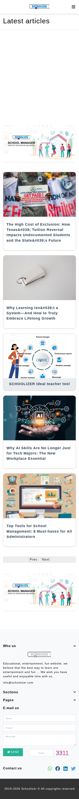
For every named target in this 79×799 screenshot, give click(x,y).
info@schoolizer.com (18, 683)
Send (14, 752)
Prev (33, 559)
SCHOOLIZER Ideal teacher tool (39, 384)
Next (45, 559)
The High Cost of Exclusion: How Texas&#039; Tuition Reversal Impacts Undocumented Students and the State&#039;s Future (38, 232)
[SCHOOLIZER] (39, 656)
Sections (10, 692)
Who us (9, 646)
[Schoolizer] (39, 6)
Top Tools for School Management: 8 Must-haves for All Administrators (39, 531)
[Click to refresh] (62, 752)
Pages (8, 700)
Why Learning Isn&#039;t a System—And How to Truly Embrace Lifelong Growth (32, 313)
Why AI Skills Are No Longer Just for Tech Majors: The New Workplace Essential (38, 453)
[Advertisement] (39, 78)
